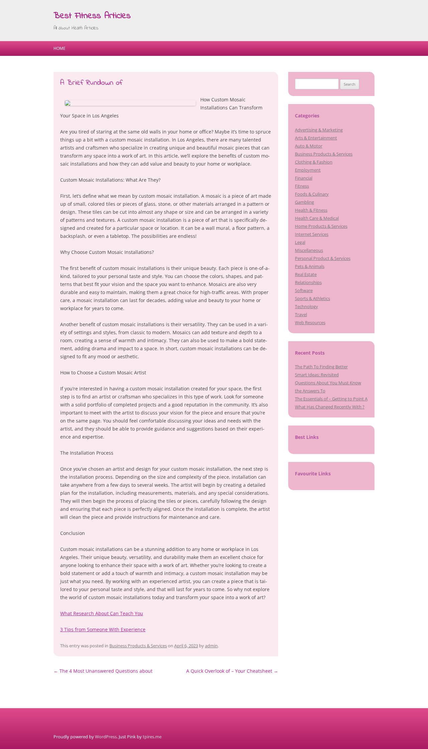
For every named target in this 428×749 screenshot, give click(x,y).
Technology (306, 306)
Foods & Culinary (312, 194)
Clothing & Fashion (313, 162)
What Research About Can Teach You (101, 613)
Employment (308, 170)
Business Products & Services (138, 646)
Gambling (304, 202)
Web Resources (310, 322)
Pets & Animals (309, 266)
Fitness (302, 186)
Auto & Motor (308, 146)
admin (211, 646)
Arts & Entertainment (316, 138)
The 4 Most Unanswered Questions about (103, 671)
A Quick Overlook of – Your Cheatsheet (232, 671)
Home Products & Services (321, 226)
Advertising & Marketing (319, 130)
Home (60, 48)
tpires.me (152, 737)
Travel (301, 314)
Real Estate (306, 274)
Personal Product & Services (322, 258)
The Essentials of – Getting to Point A (331, 399)
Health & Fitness (311, 210)
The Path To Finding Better (321, 367)
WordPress (106, 737)
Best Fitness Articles (92, 16)
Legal (300, 242)
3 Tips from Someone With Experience (102, 629)
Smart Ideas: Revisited (317, 375)
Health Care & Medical (317, 218)
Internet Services (311, 234)
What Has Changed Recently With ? (329, 407)
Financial (303, 178)
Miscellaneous (309, 250)
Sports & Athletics (312, 298)
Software (304, 290)
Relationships (308, 282)
